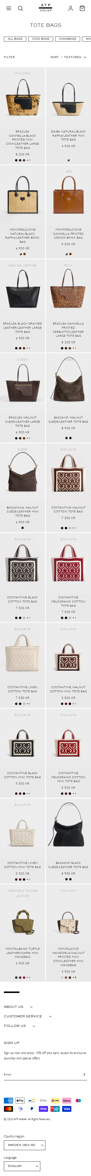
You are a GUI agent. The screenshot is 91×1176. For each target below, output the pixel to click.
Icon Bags (40, 39)
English (15, 1166)
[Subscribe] (81, 1074)
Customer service (23, 1016)
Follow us (15, 1025)
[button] (9, 8)
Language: (10, 1158)
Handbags (67, 39)
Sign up (11, 1043)
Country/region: (14, 1136)
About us (13, 1006)
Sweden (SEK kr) (21, 1145)
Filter (9, 57)
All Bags (15, 39)
